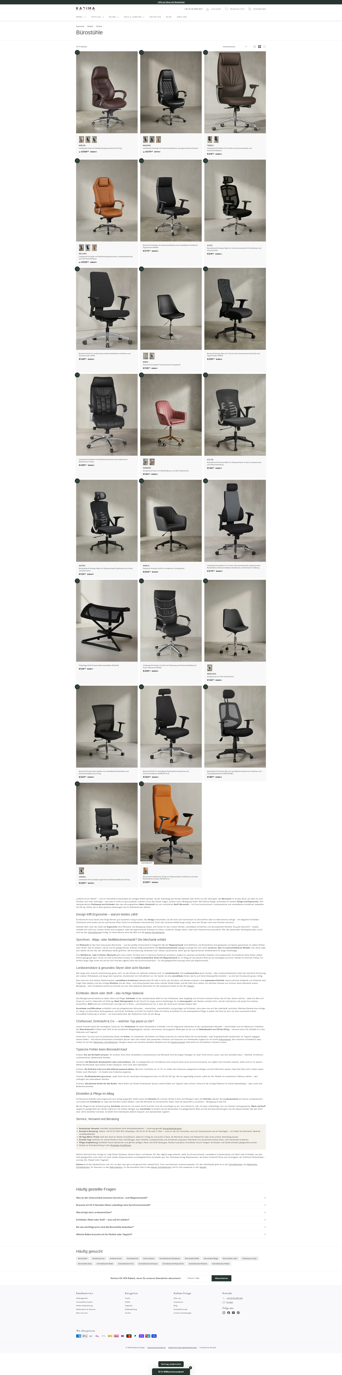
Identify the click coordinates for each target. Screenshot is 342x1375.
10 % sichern (197, 691)
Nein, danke (197, 719)
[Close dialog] (220, 650)
